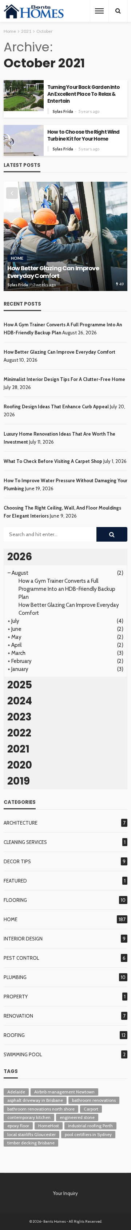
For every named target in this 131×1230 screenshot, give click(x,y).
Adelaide (16, 1092)
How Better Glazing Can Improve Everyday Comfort (53, 272)
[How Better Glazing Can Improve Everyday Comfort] (65, 236)
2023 (19, 717)
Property (16, 996)
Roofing (14, 1035)
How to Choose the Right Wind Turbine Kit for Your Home (83, 135)
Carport (91, 1109)
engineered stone (77, 1117)
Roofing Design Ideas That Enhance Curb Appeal (56, 406)
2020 (19, 765)
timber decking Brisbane (31, 1142)
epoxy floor (18, 1125)
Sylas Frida (63, 111)
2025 (19, 685)
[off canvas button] (99, 11)
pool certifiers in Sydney (88, 1134)
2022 (19, 733)
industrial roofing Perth (90, 1125)
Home (17, 258)
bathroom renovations (94, 1100)
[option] (65, 236)
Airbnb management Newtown (64, 1092)
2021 (18, 749)
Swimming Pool (23, 1054)
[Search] (118, 11)
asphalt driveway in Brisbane (35, 1100)
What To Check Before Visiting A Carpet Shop (53, 461)
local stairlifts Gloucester (31, 1134)
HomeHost (48, 1125)
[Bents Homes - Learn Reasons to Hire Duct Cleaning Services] (35, 11)
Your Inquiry (65, 1193)
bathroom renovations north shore (41, 1109)
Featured (15, 881)
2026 (19, 557)
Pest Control (21, 958)
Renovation (18, 1016)
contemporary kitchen (29, 1117)
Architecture (20, 823)
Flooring (15, 900)
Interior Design (23, 939)
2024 (19, 701)
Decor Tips (17, 861)
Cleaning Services (25, 842)
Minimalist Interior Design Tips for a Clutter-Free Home (64, 379)
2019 (18, 781)
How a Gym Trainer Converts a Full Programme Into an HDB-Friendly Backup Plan (67, 589)
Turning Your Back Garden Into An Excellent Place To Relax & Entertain (83, 94)
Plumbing (15, 977)
